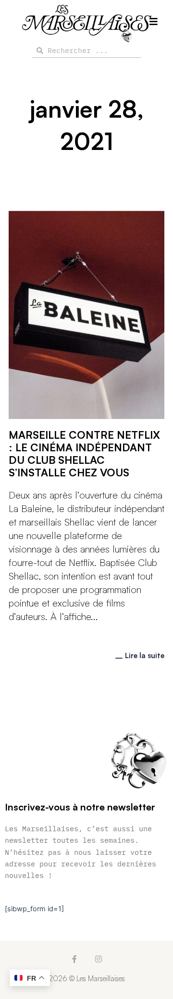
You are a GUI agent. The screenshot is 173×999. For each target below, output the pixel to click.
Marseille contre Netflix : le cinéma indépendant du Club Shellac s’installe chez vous (84, 453)
